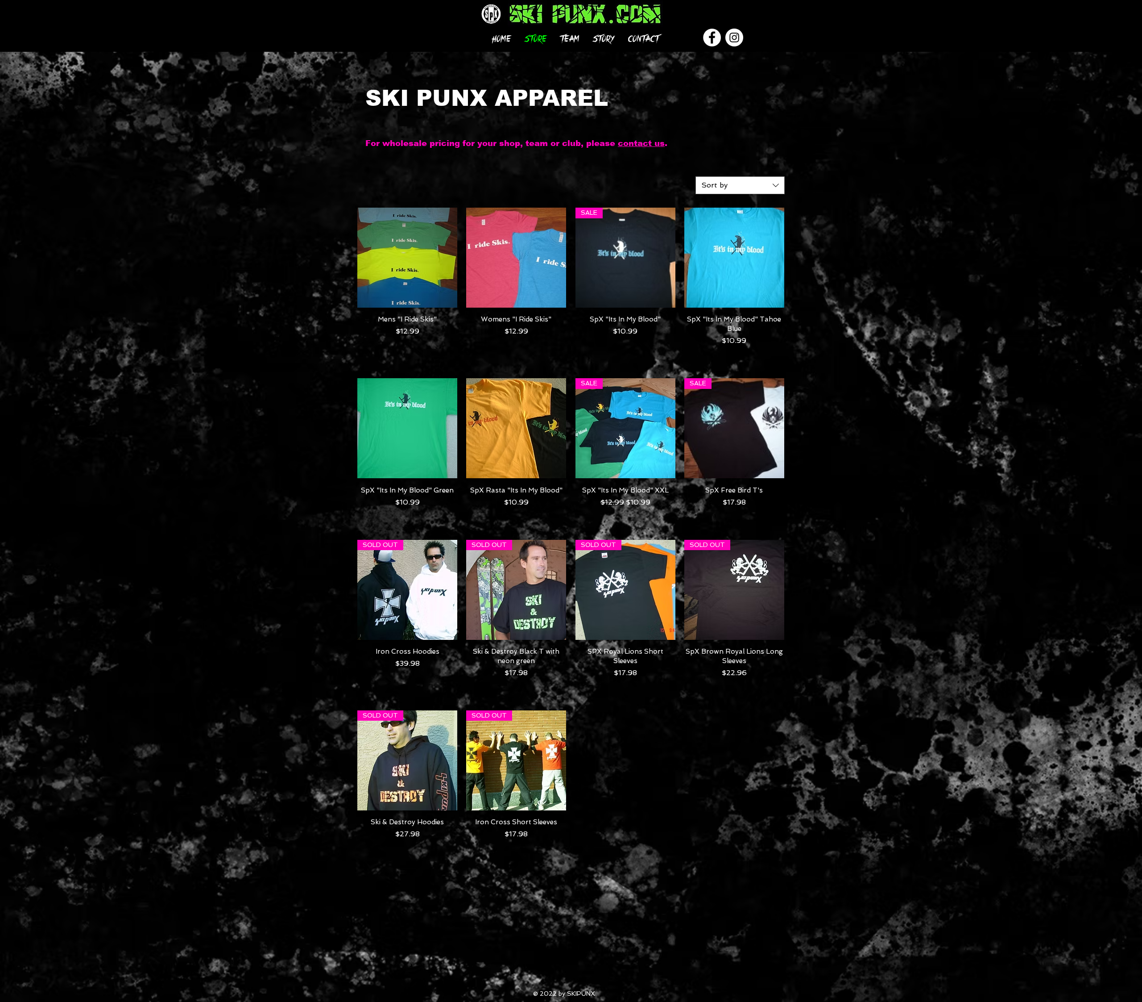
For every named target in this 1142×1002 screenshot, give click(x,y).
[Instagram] (734, 37)
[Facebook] (712, 37)
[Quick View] (407, 258)
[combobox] (740, 185)
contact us (641, 143)
